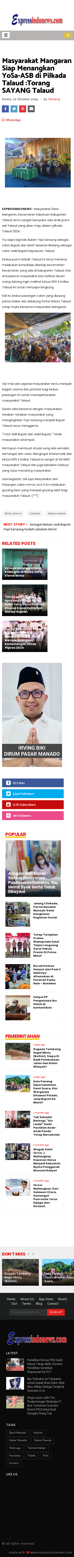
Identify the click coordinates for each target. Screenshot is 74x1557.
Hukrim (38, 1433)
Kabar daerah (57, 513)
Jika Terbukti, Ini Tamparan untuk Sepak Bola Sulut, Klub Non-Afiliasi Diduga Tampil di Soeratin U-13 (46, 1384)
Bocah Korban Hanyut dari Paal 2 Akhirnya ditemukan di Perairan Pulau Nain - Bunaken (47, 974)
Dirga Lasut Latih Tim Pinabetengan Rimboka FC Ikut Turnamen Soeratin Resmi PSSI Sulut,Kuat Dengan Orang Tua (44, 1405)
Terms (26, 1304)
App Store (46, 1299)
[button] (6, 35)
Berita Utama (13, 513)
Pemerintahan (37, 1448)
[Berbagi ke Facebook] (5, 108)
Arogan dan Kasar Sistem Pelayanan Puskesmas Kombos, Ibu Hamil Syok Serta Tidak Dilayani (33, 882)
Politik (32, 1455)
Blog (39, 1304)
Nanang (54, 99)
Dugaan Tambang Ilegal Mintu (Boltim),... (17, 1277)
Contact (53, 1304)
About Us (27, 1299)
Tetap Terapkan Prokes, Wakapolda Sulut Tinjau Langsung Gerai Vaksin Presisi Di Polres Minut (46, 945)
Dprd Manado (17, 1433)
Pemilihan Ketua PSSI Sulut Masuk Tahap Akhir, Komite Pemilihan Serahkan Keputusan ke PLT (45, 1366)
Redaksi (14, 1463)
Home (11, 1299)
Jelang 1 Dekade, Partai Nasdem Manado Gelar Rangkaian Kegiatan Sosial (45, 910)
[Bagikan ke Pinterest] (22, 108)
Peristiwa (15, 1455)
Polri (46, 1455)
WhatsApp (13, 120)
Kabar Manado (18, 1440)
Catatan (34, 513)
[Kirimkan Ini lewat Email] (31, 108)
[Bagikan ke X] (13, 108)
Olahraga (15, 1448)
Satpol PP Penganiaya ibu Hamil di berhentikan (45, 1002)
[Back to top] (64, 1547)
